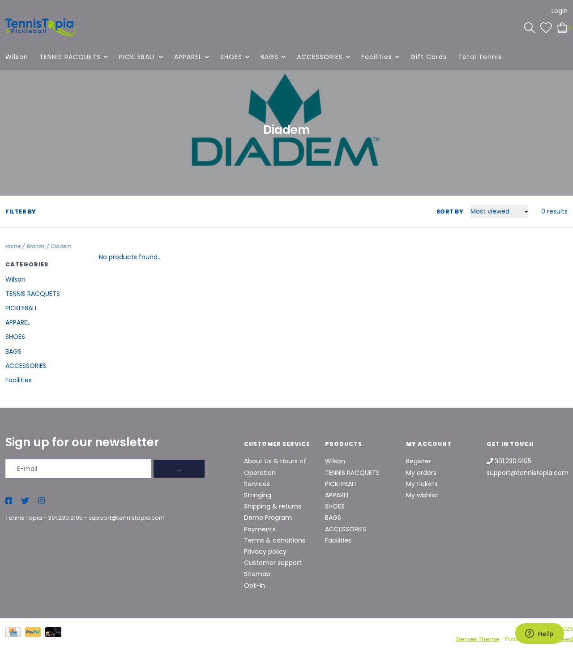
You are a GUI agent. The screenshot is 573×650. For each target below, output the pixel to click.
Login (560, 10)
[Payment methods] (15, 633)
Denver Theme (477, 639)
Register (418, 461)
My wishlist (422, 495)
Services (257, 483)
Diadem (61, 246)
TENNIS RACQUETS (70, 56)
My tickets (422, 483)
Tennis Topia (23, 518)
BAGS (269, 56)
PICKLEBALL (137, 56)
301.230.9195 (65, 518)
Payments (260, 529)
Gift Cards (429, 56)
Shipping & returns (272, 506)
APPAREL (188, 56)
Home (13, 246)
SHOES (231, 56)
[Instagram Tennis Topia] (41, 501)
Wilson (16, 56)
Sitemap (257, 573)
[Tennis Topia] (40, 27)
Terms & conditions (274, 540)
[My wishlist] (546, 27)
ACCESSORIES (320, 56)
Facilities (376, 56)
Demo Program (268, 517)
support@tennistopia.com (127, 518)
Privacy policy (265, 551)
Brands (36, 246)
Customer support (273, 562)
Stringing (257, 495)
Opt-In (254, 585)
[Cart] (562, 27)
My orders (421, 472)
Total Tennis (480, 56)
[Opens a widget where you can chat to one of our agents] (539, 634)
